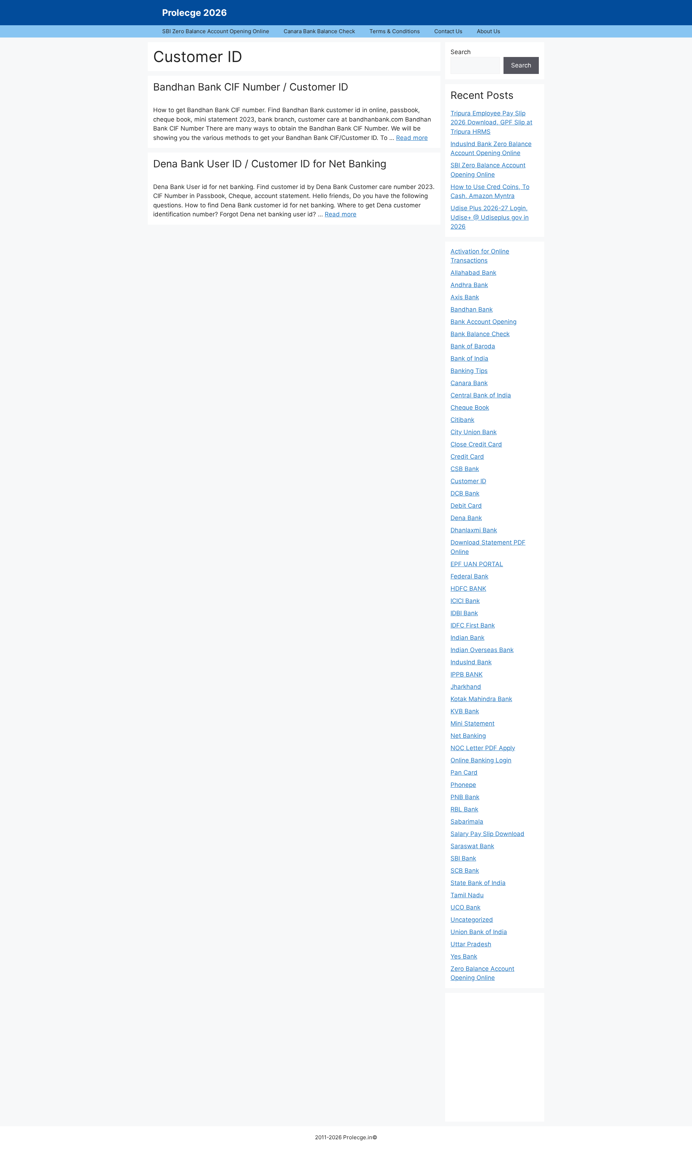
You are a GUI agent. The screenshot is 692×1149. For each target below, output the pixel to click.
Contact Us (448, 31)
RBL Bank (464, 809)
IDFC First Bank (473, 625)
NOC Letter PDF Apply (483, 748)
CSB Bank (465, 468)
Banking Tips (469, 370)
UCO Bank (465, 907)
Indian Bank (467, 637)
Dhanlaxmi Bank (474, 530)
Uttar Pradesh (471, 944)
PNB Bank (465, 797)
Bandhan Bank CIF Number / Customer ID (250, 87)
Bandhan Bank (472, 309)
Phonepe (463, 784)
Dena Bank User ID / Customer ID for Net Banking (269, 164)
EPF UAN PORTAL (477, 564)
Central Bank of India (481, 395)
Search (461, 52)
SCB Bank (465, 870)
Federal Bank (469, 576)
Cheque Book (470, 407)
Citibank (462, 419)
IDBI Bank (464, 613)
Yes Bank (464, 956)
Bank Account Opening (483, 321)
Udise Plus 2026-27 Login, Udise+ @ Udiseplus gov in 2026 (490, 217)
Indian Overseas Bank (482, 649)
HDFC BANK (468, 588)
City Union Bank (474, 432)
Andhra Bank (469, 285)
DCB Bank (465, 493)
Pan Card (464, 772)
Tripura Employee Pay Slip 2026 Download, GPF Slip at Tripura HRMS (491, 122)
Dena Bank (466, 517)
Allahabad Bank (473, 272)
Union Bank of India (479, 932)
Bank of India (469, 358)
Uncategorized (472, 919)
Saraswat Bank (472, 846)
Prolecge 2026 (194, 12)
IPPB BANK (467, 674)
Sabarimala (467, 821)
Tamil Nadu (467, 895)
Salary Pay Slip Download (487, 833)
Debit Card (466, 505)
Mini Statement (472, 723)
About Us (488, 31)
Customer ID (468, 481)
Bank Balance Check (480, 334)
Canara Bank (469, 383)
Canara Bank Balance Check (319, 31)
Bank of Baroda (473, 346)
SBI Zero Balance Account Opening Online (215, 31)
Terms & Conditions (394, 31)
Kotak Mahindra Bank (481, 699)
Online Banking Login (481, 760)
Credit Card (467, 456)
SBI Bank (463, 858)
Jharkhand (466, 686)
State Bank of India (478, 882)
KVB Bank (465, 711)
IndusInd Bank (471, 662)
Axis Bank (465, 297)
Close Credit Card (476, 444)
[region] (495, 1056)
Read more (412, 137)
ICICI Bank (465, 600)
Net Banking (468, 735)
